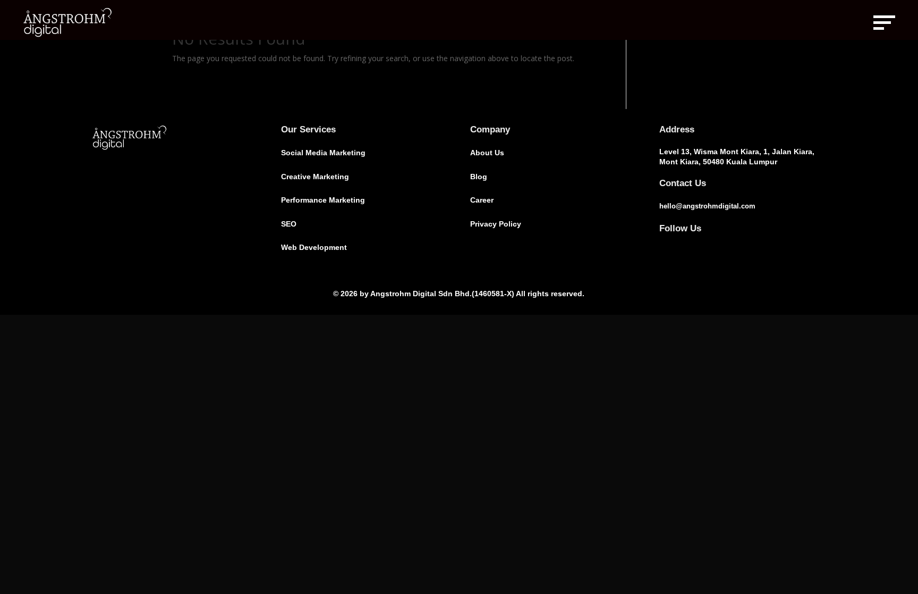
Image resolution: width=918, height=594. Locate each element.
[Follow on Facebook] (663, 246)
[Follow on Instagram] (684, 246)
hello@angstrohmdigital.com (707, 206)
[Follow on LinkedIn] (706, 246)
